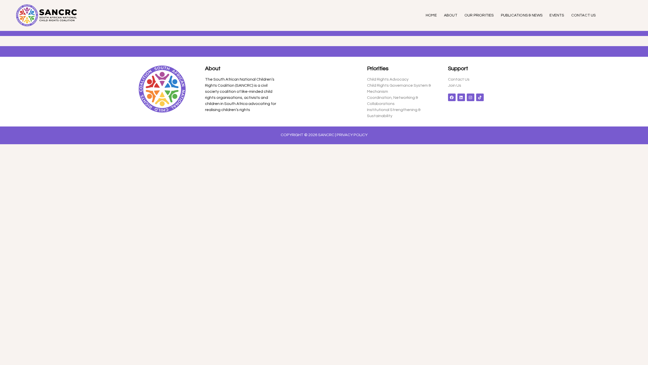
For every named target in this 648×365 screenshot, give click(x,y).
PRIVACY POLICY (352, 135)
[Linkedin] (461, 97)
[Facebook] (452, 97)
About (450, 15)
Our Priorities (479, 15)
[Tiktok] (480, 97)
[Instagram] (470, 97)
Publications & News (522, 15)
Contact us (583, 15)
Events (557, 15)
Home (431, 15)
